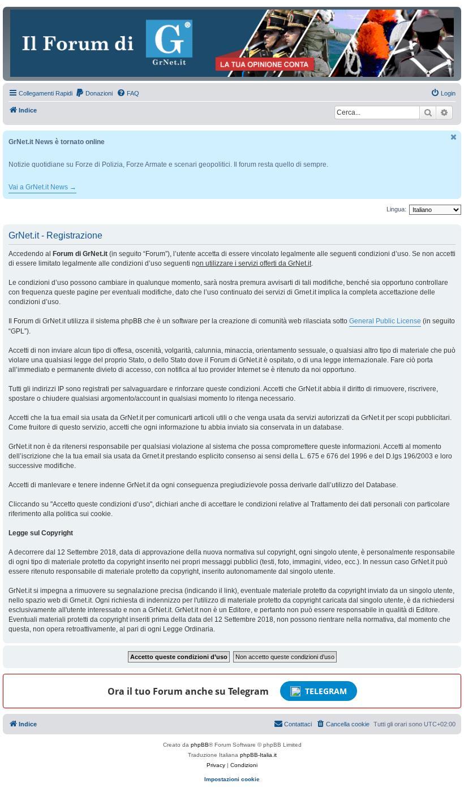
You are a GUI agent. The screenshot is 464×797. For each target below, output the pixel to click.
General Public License (385, 321)
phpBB (200, 745)
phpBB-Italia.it (258, 755)
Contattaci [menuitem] (298, 724)
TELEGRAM (326, 691)
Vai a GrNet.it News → (42, 187)
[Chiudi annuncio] (454, 137)
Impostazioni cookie (232, 779)
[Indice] (232, 43)
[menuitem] (94, 93)
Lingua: (396, 209)
